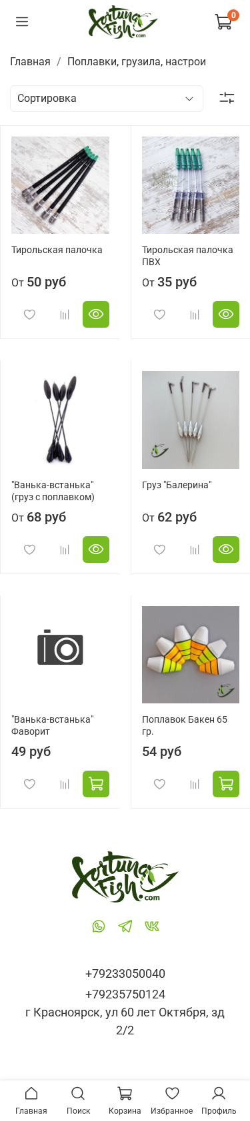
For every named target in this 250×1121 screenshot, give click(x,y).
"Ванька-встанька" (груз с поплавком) (53, 491)
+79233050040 (125, 973)
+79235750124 (125, 994)
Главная (30, 61)
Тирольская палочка (57, 250)
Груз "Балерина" (176, 485)
